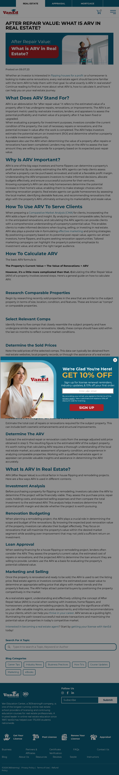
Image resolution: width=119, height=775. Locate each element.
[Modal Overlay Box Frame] (59, 387)
